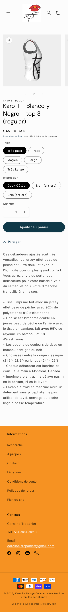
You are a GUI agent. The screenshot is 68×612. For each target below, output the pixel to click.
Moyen (12, 160)
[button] (8, 12)
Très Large (15, 169)
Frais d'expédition (13, 136)
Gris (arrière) (17, 195)
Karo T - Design (25, 593)
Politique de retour (20, 490)
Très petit (14, 151)
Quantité (9, 204)
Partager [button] (14, 241)
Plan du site (15, 499)
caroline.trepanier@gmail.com (30, 546)
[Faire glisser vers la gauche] (25, 93)
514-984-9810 (25, 532)
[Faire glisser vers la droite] (43, 93)
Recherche (15, 445)
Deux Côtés (16, 185)
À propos (14, 454)
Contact (13, 463)
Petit (36, 151)
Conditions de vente (22, 481)
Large (32, 160)
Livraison (14, 472)
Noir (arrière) (46, 185)
